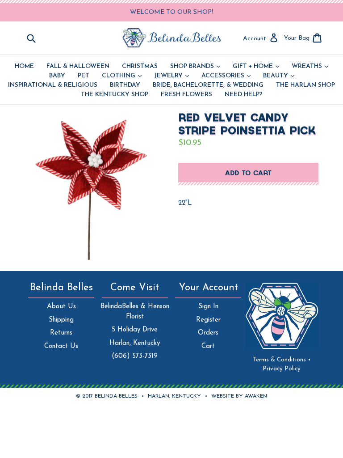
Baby (57, 76)
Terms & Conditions (282, 360)
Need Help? (244, 95)
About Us (61, 306)
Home (24, 67)
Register (208, 320)
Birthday (125, 85)
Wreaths (310, 67)
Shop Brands (195, 67)
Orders (208, 333)
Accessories (226, 76)
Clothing (122, 76)
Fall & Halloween (77, 67)
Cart (208, 346)
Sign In (208, 306)
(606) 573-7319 (135, 356)
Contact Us (61, 346)
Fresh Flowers (186, 95)
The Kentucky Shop (114, 95)
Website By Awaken (239, 396)
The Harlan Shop (305, 85)
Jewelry (171, 76)
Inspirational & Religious (52, 85)
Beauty (278, 76)
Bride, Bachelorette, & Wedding (208, 85)
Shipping (61, 320)
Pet (83, 76)
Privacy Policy (282, 369)
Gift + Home (256, 67)
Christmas (140, 67)
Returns (61, 333)
